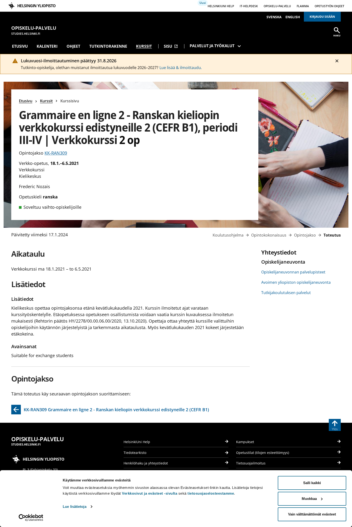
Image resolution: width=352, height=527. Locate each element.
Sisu (171, 46)
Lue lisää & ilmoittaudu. (180, 67)
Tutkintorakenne (108, 46)
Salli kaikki (312, 483)
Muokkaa (309, 499)
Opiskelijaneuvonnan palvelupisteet (293, 272)
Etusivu (20, 46)
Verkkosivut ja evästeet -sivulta (149, 493)
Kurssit (144, 46)
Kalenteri (47, 46)
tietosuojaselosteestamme (210, 493)
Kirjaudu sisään (322, 17)
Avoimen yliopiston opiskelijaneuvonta (296, 282)
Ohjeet (73, 46)
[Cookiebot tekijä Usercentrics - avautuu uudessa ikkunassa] (31, 517)
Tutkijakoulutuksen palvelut (286, 292)
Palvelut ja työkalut (212, 45)
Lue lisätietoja (74, 506)
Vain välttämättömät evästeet (312, 514)
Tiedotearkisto (135, 452)
